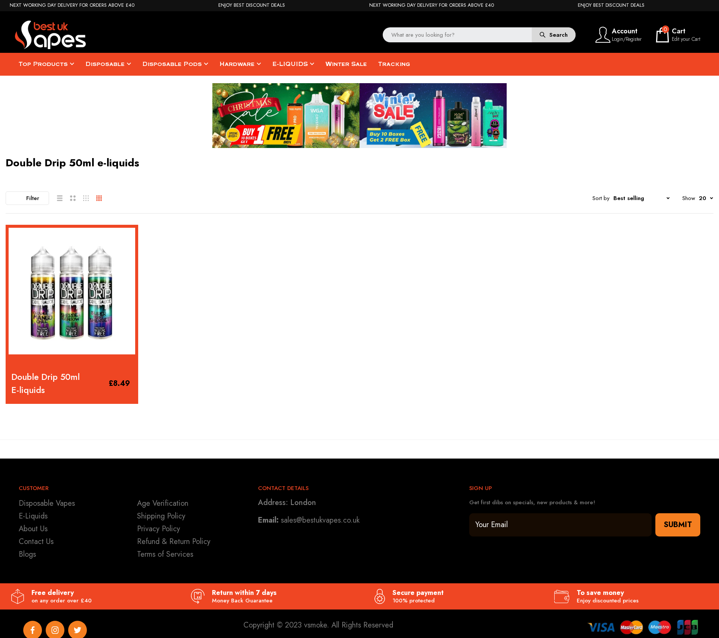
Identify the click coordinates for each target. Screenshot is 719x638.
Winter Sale (346, 64)
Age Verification (162, 503)
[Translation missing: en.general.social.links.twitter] (77, 630)
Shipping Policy (161, 516)
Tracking (394, 64)
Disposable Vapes (47, 503)
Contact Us (36, 541)
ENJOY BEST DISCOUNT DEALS (251, 5)
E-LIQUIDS (291, 64)
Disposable (106, 64)
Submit (678, 524)
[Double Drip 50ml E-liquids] (72, 291)
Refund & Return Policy (173, 541)
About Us (33, 528)
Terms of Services (165, 554)
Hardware (238, 64)
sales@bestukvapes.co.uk (320, 520)
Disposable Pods (173, 64)
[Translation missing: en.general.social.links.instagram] (55, 630)
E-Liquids (33, 516)
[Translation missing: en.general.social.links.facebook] (32, 630)
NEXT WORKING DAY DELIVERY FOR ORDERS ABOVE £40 (72, 5)
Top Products (44, 64)
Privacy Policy (158, 528)
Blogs (27, 554)
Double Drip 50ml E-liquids (45, 383)
